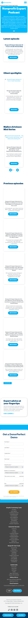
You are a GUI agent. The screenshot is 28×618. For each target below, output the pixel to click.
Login (9, 590)
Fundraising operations (14, 536)
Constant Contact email (14, 555)
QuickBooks (14, 552)
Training (14, 530)
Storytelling (14, 509)
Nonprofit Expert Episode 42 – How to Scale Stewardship (14, 45)
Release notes (14, 541)
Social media (13, 554)
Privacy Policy (10, 601)
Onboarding (14, 528)
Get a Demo (17, 590)
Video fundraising (14, 519)
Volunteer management (14, 523)
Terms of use (14, 568)
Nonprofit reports (14, 560)
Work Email (6, 459)
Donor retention (14, 511)
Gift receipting (14, 520)
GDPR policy (14, 570)
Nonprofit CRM (14, 547)
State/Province (7, 464)
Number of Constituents (9, 470)
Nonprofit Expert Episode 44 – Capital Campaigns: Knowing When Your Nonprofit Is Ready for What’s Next (14, 235)
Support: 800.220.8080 (14, 575)
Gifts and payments (14, 522)
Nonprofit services (14, 535)
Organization (7, 453)
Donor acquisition (14, 515)
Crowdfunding (14, 557)
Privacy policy (14, 566)
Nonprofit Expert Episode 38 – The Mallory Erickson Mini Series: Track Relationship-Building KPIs (14, 149)
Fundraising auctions (14, 514)
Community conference (14, 539)
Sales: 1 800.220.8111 (14, 573)
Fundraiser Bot (14, 561)
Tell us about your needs (9, 476)
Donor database (14, 558)
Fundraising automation (14, 512)
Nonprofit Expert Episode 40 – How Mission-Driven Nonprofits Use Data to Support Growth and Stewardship (14, 301)
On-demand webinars (14, 533)
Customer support (14, 538)
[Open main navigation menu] (25, 2)
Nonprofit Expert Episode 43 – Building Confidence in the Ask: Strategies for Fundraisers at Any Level (14, 203)
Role (5, 483)
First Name (6, 441)
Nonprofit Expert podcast (14, 542)
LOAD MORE (7, 383)
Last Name (6, 447)
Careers (13, 571)
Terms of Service (17, 601)
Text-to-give (14, 549)
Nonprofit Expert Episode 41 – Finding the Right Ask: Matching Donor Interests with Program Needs (14, 268)
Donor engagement (14, 517)
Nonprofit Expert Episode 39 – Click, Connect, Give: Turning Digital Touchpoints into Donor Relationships (14, 334)
